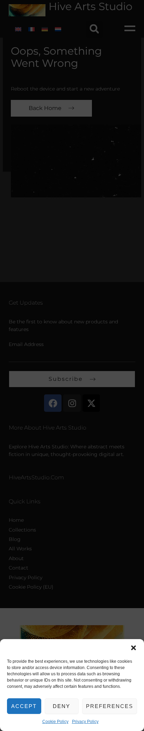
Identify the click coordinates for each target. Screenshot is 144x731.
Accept (24, 706)
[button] (133, 647)
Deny (61, 706)
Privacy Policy (85, 721)
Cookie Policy (55, 721)
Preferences (109, 706)
